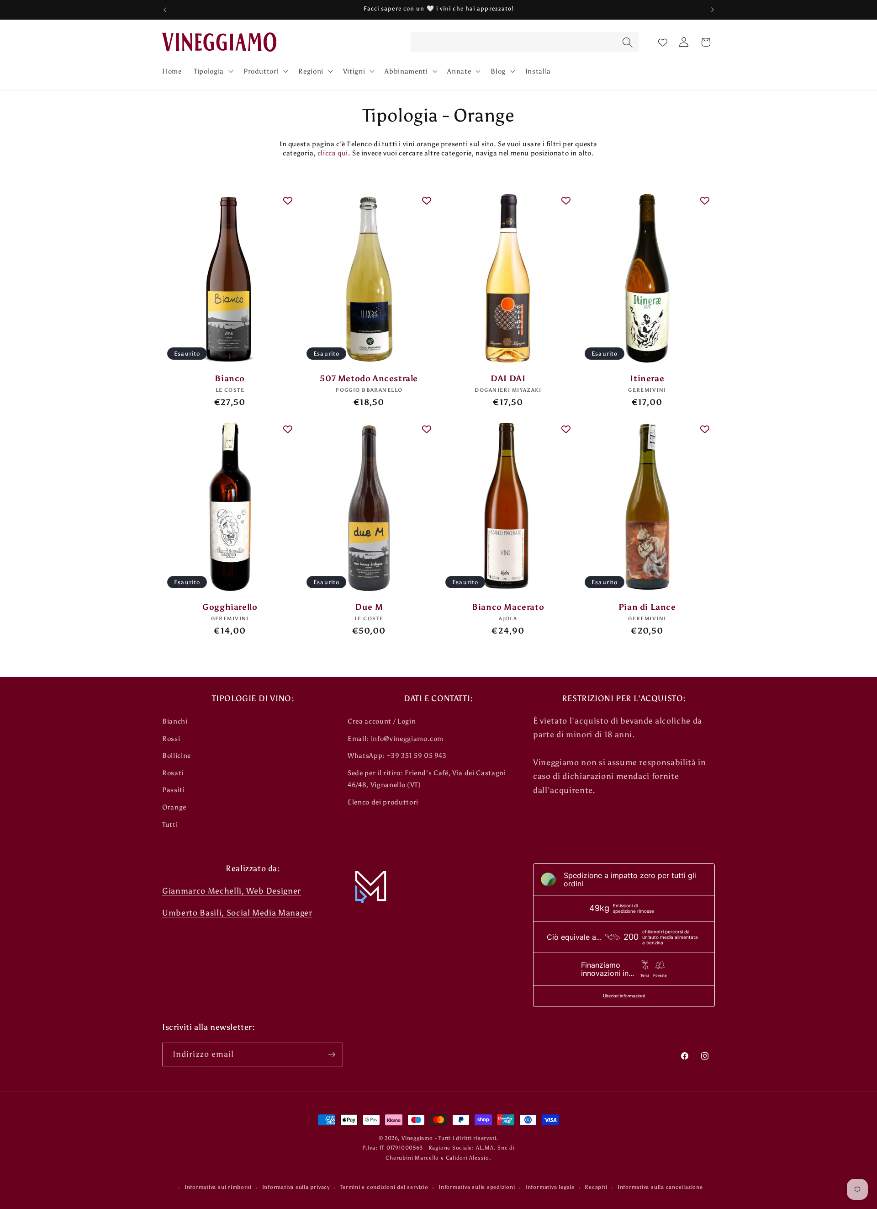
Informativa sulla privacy (296, 1187)
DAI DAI (508, 378)
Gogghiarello (229, 607)
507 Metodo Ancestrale (369, 378)
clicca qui (332, 153)
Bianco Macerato (508, 607)
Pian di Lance (647, 607)
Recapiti (596, 1187)
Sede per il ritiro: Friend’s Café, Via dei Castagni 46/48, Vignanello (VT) (427, 778)
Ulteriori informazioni (624, 995)
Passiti (173, 789)
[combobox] (525, 42)
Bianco (230, 378)
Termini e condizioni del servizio (384, 1187)
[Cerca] (627, 43)
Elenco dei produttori (383, 802)
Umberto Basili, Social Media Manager (237, 913)
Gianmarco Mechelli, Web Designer (231, 891)
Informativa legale (550, 1187)
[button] (213, 70)
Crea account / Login (382, 721)
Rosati (173, 772)
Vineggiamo (417, 1138)
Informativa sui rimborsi (218, 1187)
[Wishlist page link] (662, 42)
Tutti (170, 824)
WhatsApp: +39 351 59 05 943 (397, 755)
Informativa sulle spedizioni (476, 1187)
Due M (369, 607)
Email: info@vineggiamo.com (396, 738)
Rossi (171, 738)
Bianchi (175, 721)
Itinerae (647, 378)
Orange (174, 807)
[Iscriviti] (332, 1054)
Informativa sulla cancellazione (660, 1187)
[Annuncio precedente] (165, 9)
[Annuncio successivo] (713, 9)
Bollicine (176, 755)
